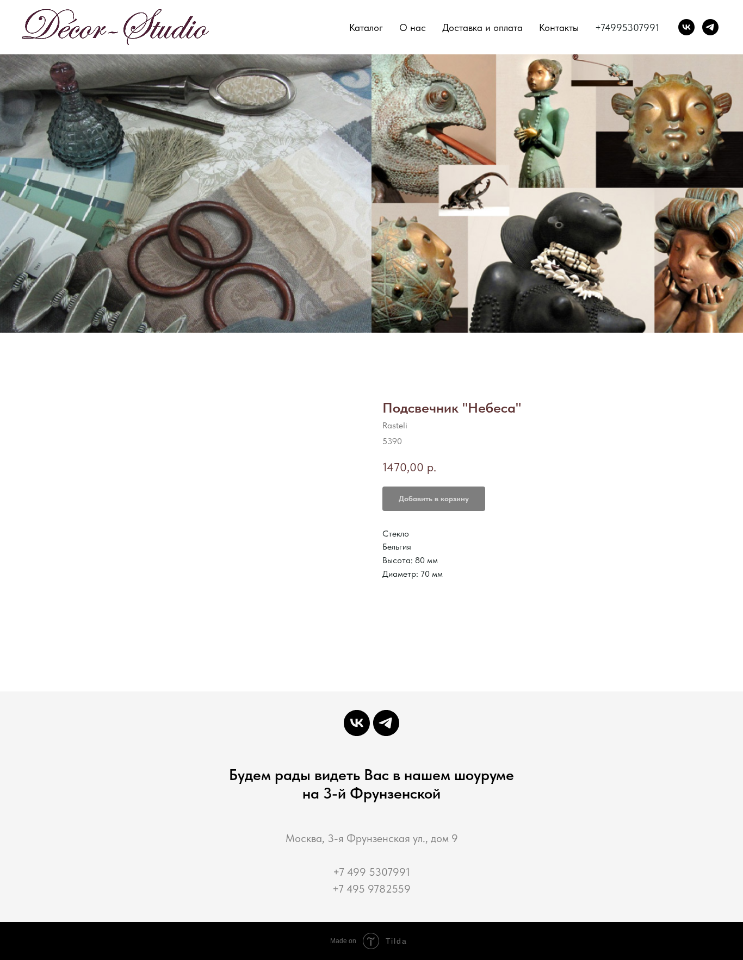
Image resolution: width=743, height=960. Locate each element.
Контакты (559, 27)
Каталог (366, 27)
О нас (412, 27)
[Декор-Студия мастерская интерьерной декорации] (686, 27)
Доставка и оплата (482, 27)
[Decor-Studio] (710, 27)
